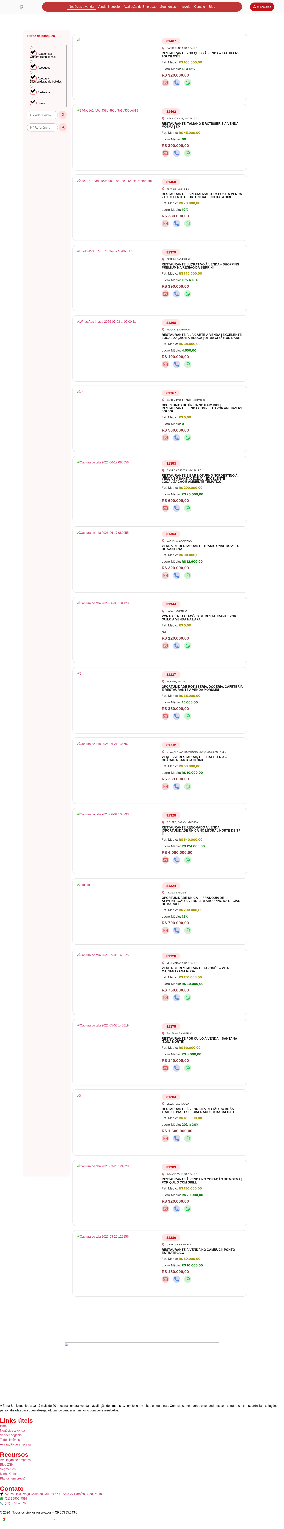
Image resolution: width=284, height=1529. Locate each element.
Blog (212, 6)
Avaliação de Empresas (140, 6)
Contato (199, 6)
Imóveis (185, 6)
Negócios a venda (81, 6)
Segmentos (168, 6)
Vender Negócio (109, 6)
